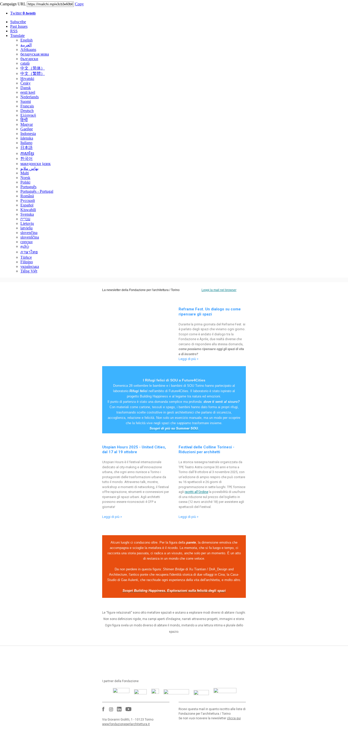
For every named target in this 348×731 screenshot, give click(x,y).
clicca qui (234, 718)
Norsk (25, 177)
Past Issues (19, 26)
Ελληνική (28, 115)
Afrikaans (28, 49)
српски (26, 242)
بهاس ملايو (29, 168)
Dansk (25, 88)
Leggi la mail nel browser (219, 290)
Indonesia (28, 133)
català (25, 63)
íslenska (26, 138)
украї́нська (29, 266)
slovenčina (28, 232)
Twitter (23, 13)
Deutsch (27, 110)
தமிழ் (24, 246)
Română (27, 196)
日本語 (26, 147)
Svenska (27, 214)
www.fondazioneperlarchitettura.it (126, 724)
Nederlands (29, 97)
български (29, 59)
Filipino (26, 262)
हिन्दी (24, 120)
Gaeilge (26, 129)
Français (27, 106)
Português (28, 187)
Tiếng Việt (28, 271)
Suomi (25, 101)
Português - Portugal (36, 191)
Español (26, 205)
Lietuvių (27, 223)
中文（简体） (32, 68)
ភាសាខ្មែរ (27, 153)
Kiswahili (28, 210)
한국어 (26, 158)
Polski (25, 182)
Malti (24, 173)
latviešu (26, 228)
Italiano (26, 143)
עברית (25, 219)
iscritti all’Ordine (196, 492)
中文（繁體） (32, 73)
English (26, 40)
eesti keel (27, 92)
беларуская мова (34, 54)
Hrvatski (27, 78)
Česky (25, 83)
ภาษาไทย (29, 252)
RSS (14, 31)
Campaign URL (13, 4)
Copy (79, 4)
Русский (27, 200)
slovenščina (29, 237)
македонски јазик (35, 163)
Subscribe (18, 22)
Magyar (26, 124)
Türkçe (26, 257)
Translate (17, 35)
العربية (26, 45)
